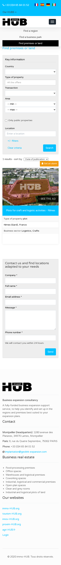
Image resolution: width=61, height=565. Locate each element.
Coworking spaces (16, 478)
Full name (10, 286)
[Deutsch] (48, 5)
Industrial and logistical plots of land (25, 492)
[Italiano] (54, 5)
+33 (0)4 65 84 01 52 (17, 5)
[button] (9, 12)
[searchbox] (30, 82)
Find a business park (30, 37)
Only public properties (20, 120)
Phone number (13, 332)
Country (9, 66)
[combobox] (30, 82)
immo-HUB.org (10, 508)
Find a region (30, 30)
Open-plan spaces (16, 485)
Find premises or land (30, 43)
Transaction (11, 87)
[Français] (36, 5)
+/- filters (13, 140)
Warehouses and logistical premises (25, 474)
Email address (12, 296)
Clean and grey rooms (18, 488)
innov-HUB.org (10, 519)
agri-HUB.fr (8, 529)
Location (10, 128)
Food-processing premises (20, 467)
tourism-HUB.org (11, 513)
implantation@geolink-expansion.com (26, 451)
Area (7, 98)
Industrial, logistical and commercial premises (31, 481)
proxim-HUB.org (11, 524)
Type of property (14, 77)
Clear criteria (15, 147)
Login (5, 534)
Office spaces (13, 471)
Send (50, 351)
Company (10, 275)
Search (49, 147)
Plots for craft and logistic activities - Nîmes (30, 210)
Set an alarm (50, 163)
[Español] (42, 5)
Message (10, 307)
